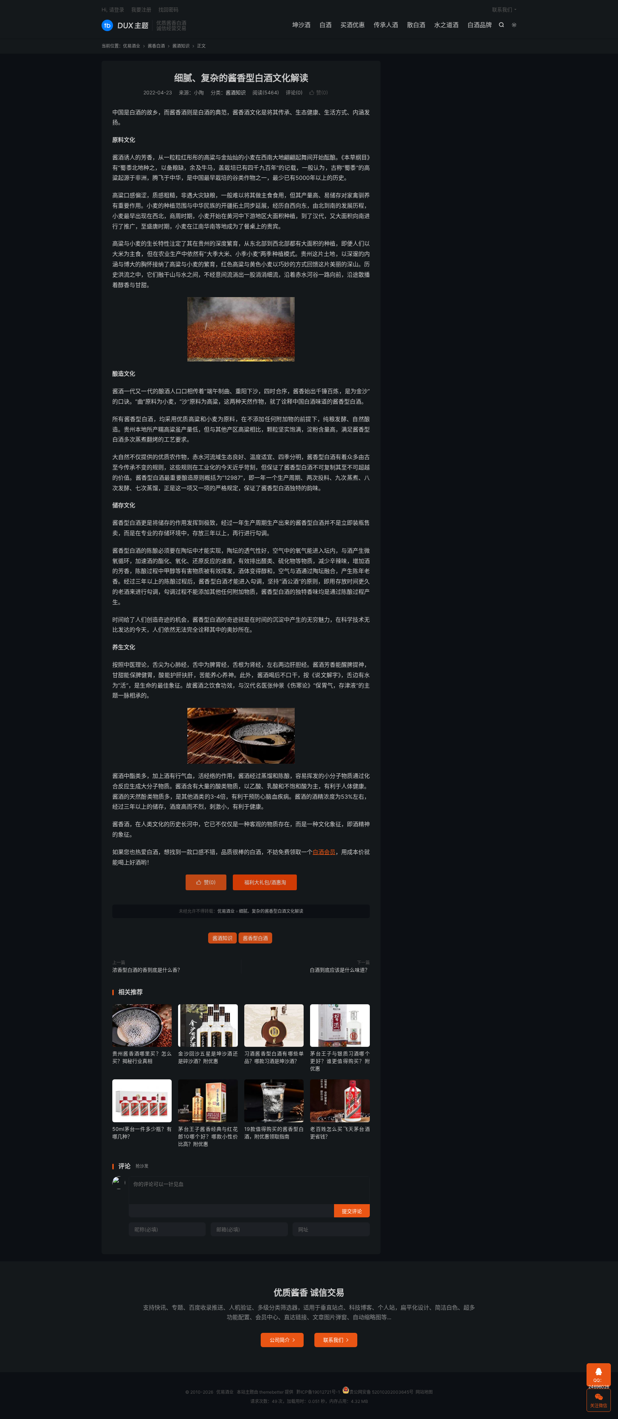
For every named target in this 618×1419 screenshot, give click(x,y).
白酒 (325, 25)
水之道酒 (446, 25)
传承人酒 (386, 25)
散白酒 (416, 25)
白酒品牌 (479, 25)
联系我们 (502, 9)
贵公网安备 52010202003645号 (381, 1392)
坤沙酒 (301, 25)
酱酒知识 (181, 46)
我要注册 (141, 9)
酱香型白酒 (255, 938)
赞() (318, 92)
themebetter (271, 1392)
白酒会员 (324, 852)
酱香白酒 (156, 46)
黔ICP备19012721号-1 (318, 1392)
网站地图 (424, 1392)
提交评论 (352, 1211)
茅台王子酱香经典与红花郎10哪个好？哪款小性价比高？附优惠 (207, 1136)
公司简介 (282, 1340)
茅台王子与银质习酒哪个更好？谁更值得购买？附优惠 (339, 1060)
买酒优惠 (352, 25)
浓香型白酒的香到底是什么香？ (147, 970)
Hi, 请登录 (113, 9)
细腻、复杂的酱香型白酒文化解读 (241, 78)
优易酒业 (125, 25)
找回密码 (168, 9)
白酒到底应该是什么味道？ (340, 970)
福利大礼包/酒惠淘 (265, 882)
